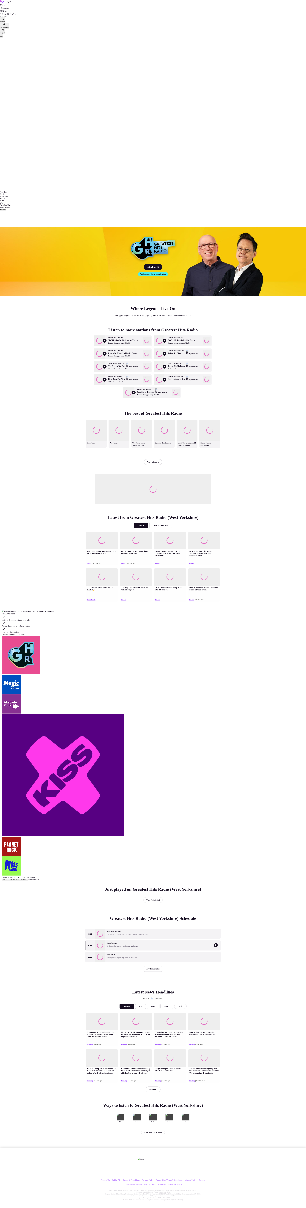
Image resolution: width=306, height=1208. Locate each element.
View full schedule (153, 969)
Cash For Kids (5, 205)
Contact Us (105, 1180)
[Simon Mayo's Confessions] (209, 420)
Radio (4, 5)
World (153, 1006)
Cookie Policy (190, 1180)
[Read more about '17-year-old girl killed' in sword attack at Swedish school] (170, 1058)
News (4, 11)
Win (1, 203)
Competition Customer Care (135, 1184)
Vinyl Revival (5, 207)
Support (202, 1180)
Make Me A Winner (9, 14)
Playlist (2, 194)
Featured (141, 525)
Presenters (4, 196)
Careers (152, 1184)
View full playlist (153, 900)
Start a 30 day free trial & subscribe (15, 880)
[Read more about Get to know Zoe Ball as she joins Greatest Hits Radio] (136, 540)
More (2, 210)
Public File (116, 1180)
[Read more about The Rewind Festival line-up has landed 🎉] (101, 577)
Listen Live (151, 267)
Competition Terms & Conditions (169, 1180)
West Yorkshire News (160, 525)
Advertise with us (175, 1184)
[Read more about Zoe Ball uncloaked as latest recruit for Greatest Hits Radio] (101, 540)
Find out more (33, 880)
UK (140, 1006)
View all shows (153, 462)
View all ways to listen (153, 1132)
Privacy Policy (147, 1180)
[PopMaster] (119, 420)
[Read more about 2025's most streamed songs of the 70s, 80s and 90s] (170, 577)
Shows (2, 199)
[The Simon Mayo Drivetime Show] (141, 420)
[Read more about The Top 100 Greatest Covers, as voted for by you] (136, 577)
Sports (166, 1006)
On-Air (89, 563)
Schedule (3, 192)
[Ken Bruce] (96, 420)
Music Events (91, 600)
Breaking (127, 1006)
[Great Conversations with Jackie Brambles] (187, 420)
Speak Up (162, 1184)
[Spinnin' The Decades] (164, 420)
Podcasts (5, 8)
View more (153, 1089)
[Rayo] (141, 1159)
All (180, 1006)
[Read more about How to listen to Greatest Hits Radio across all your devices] (204, 577)
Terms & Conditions (131, 1180)
